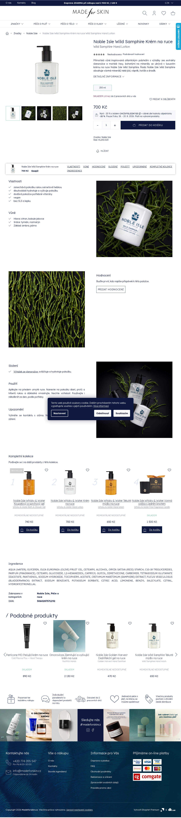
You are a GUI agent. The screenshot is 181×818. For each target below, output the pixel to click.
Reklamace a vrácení (101, 777)
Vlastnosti (73, 166)
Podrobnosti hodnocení (133, 54)
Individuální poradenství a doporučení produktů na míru (62, 699)
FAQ (93, 766)
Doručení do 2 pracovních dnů (94, 699)
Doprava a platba (100, 760)
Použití (125, 166)
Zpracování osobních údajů (104, 782)
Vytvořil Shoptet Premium (146, 809)
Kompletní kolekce (161, 166)
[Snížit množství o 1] (97, 125)
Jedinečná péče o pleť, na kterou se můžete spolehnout (130, 699)
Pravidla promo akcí (101, 787)
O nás (8, 3)
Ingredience (74, 171)
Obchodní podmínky (101, 771)
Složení (112, 166)
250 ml (102, 87)
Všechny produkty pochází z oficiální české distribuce (164, 699)
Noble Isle (43, 593)
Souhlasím (122, 413)
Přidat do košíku (151, 125)
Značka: (102, 137)
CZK (167, 3)
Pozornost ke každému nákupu (26, 699)
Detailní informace (107, 76)
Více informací (101, 406)
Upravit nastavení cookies (79, 809)
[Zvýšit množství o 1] (115, 125)
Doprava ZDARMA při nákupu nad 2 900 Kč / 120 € (90, 3)
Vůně (86, 166)
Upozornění (140, 166)
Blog (33, 3)
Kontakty (21, 3)
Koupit (34, 171)
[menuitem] (17, 23)
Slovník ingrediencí (57, 771)
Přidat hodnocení (111, 289)
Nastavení (60, 413)
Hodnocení (98, 166)
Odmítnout (102, 413)
